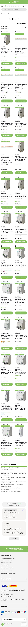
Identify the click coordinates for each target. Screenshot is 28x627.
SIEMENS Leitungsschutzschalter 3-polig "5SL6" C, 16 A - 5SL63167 (7, 265)
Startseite (3, 13)
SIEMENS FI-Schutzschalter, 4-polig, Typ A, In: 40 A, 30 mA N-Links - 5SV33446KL (6, 301)
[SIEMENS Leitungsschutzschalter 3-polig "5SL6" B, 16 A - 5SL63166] (7, 219)
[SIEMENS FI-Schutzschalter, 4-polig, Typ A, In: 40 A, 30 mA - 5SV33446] (21, 360)
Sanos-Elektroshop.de (8, 623)
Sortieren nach (4, 26)
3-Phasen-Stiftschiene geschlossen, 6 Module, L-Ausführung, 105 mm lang (21, 51)
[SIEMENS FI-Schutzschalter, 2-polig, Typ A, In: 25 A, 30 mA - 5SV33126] (21, 288)
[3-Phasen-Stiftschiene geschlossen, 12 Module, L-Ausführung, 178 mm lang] (21, 75)
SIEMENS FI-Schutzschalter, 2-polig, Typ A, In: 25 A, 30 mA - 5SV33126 (20, 300)
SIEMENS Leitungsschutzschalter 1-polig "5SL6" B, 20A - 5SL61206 (21, 158)
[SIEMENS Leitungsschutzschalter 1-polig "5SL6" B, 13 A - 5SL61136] (7, 112)
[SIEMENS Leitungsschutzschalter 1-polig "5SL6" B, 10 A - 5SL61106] (21, 112)
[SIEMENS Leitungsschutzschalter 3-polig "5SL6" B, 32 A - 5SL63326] (7, 360)
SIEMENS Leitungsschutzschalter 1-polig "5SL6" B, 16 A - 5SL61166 (7, 51)
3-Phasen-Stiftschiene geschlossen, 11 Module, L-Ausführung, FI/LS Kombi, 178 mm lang (7, 159)
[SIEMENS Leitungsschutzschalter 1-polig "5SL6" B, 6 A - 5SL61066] (21, 184)
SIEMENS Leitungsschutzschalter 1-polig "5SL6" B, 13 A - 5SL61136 (7, 124)
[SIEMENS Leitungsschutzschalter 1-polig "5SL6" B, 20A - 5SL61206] (21, 147)
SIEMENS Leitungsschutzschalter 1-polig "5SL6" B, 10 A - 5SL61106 (21, 124)
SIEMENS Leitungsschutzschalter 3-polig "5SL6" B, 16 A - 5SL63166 (7, 230)
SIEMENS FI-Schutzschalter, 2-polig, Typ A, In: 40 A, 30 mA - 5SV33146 (20, 265)
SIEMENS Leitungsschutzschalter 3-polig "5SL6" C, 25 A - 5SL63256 (21, 230)
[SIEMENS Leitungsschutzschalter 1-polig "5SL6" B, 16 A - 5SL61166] (7, 39)
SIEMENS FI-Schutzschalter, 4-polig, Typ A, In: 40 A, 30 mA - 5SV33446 (20, 371)
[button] (2, 624)
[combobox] (14, 9)
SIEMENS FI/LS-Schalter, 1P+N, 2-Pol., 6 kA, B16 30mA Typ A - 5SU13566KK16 (7, 336)
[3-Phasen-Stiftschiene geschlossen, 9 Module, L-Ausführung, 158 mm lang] (7, 75)
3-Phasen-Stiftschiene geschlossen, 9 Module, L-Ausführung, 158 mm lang (7, 87)
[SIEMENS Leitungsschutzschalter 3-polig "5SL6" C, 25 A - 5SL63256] (21, 219)
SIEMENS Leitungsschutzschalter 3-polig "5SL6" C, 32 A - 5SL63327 (21, 336)
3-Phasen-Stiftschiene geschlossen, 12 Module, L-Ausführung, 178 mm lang (21, 87)
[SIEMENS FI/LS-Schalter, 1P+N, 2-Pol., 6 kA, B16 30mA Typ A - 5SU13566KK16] (7, 324)
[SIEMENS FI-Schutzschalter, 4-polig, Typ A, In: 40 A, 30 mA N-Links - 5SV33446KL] (7, 288)
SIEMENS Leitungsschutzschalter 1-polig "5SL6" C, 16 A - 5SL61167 (7, 196)
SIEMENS (8, 13)
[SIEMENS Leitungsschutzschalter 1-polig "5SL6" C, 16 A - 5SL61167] (7, 184)
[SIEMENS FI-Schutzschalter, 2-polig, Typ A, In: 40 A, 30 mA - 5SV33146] (21, 253)
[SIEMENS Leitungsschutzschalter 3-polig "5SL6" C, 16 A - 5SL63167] (7, 253)
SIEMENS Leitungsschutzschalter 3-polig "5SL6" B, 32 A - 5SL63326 (7, 371)
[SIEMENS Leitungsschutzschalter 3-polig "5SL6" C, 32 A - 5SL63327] (21, 324)
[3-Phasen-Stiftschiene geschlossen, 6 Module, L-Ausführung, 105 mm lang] (21, 39)
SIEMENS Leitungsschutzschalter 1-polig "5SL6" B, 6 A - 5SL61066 (21, 196)
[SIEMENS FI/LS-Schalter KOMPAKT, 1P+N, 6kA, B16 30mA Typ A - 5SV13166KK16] (7, 396)
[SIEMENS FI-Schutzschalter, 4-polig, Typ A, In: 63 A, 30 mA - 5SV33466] (7, 431)
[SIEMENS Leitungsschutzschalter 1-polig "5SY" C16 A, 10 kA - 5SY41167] (21, 431)
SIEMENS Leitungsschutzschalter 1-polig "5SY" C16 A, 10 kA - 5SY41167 (21, 443)
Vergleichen (20, 23)
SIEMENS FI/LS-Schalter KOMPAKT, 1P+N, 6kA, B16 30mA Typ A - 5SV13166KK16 (6, 407)
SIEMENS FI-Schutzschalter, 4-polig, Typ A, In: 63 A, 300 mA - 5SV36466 (20, 407)
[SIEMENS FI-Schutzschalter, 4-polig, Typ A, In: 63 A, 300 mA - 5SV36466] (21, 396)
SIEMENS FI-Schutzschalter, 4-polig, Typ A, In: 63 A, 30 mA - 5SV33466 (6, 443)
